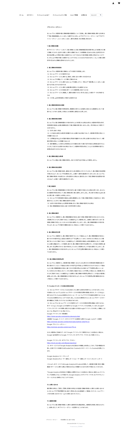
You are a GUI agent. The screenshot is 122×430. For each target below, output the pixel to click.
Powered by (74, 426)
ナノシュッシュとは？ (43, 15)
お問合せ (84, 15)
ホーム (21, 15)
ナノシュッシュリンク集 (60, 15)
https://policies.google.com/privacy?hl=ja (61, 327)
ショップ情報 (74, 15)
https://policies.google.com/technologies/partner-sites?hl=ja (68, 321)
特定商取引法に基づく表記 (68, 419)
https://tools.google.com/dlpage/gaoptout (61, 343)
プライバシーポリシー (52, 419)
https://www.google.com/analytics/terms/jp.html (63, 316)
